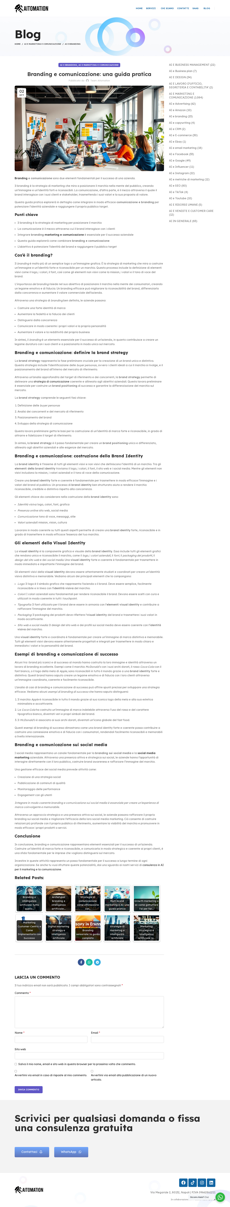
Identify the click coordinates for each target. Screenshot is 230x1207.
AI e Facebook (178, 154)
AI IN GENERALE (180, 221)
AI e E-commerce (180, 135)
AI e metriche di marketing (186, 179)
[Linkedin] (211, 1183)
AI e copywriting (179, 122)
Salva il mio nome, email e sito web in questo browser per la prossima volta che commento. (77, 1064)
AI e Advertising (179, 103)
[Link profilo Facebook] (81, 962)
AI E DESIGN (177, 77)
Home (18, 44)
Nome (19, 1032)
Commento (23, 993)
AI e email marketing (182, 148)
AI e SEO (175, 185)
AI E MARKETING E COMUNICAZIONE (42, 44)
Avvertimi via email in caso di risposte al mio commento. (51, 1075)
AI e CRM (175, 129)
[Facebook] (183, 1183)
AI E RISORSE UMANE (183, 204)
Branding (21, 178)
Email (95, 1032)
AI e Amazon (177, 110)
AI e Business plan (180, 71)
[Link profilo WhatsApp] (89, 962)
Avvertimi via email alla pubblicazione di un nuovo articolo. (123, 1077)
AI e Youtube (177, 198)
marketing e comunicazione (64, 234)
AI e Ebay (175, 141)
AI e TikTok (176, 192)
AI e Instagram (179, 173)
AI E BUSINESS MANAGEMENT (189, 64)
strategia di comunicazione (51, 381)
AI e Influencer (179, 166)
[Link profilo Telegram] (97, 962)
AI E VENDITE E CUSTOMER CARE (191, 211)
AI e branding (72, 44)
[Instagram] (202, 1183)
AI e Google (177, 160)
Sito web (20, 1049)
